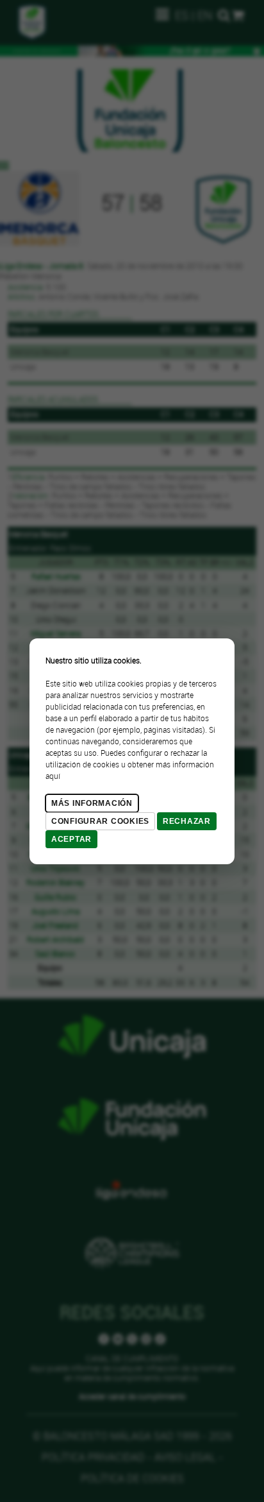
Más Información (92, 803)
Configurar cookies (100, 821)
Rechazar (187, 821)
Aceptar (71, 839)
